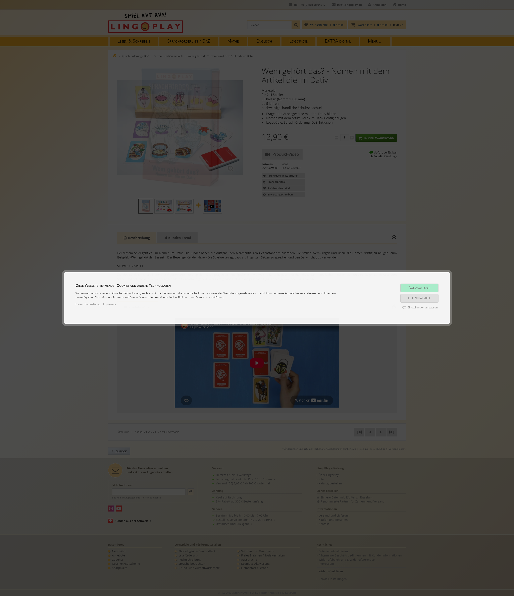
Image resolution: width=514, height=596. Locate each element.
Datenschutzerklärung (87, 304)
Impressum (109, 304)
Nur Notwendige (419, 298)
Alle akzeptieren (419, 287)
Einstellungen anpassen (422, 307)
